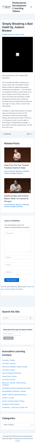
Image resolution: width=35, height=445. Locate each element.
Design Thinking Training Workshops (14, 394)
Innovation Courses (8, 379)
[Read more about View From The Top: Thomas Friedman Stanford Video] (17, 155)
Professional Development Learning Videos (19, 7)
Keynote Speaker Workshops (11, 373)
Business (18, 171)
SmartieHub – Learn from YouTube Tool (15, 407)
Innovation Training (8, 360)
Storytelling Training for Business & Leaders (16, 388)
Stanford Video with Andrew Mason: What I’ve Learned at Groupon (16, 198)
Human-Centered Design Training (13, 401)
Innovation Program (8, 370)
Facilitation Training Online (10, 404)
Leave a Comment (9, 171)
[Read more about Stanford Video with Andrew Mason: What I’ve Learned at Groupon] (17, 185)
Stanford (7, 173)
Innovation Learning (8, 363)
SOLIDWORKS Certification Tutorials (14, 391)
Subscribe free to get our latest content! (17, 329)
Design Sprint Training (9, 376)
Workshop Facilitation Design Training (14, 367)
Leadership (25, 171)
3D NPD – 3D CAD (8, 398)
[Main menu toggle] (31, 7)
